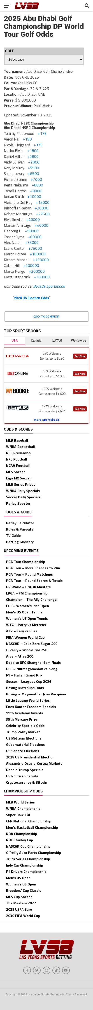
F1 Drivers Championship (26, 871)
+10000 (34, 197)
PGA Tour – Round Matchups (29, 574)
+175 (42, 133)
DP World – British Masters (28, 587)
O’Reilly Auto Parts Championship (33, 852)
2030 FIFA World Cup (23, 915)
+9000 (35, 191)
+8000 (37, 185)
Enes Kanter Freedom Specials (31, 706)
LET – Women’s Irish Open (27, 605)
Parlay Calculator (20, 523)
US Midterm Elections (23, 738)
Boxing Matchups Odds (25, 687)
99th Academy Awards (24, 713)
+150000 (40, 260)
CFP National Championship (28, 821)
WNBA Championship (23, 808)
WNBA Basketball (20, 446)
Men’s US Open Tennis (24, 612)
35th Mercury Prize (21, 719)
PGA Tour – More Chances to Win (33, 568)
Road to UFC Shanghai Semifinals (33, 662)
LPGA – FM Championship (27, 593)
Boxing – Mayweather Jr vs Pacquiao (36, 694)
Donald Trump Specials (24, 769)
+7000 (36, 179)
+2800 (32, 156)
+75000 (31, 242)
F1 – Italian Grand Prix (24, 675)
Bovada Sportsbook (49, 286)
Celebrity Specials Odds (25, 725)
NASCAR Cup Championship (28, 846)
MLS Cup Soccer (19, 896)
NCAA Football (18, 465)
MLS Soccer (15, 471)
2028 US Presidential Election (30, 757)
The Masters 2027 (21, 903)
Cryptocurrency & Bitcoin (26, 782)
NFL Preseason (18, 453)
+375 (38, 145)
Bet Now (79, 356)
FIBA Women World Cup (25, 637)
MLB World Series (20, 802)
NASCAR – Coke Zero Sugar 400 (31, 643)
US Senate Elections (22, 751)
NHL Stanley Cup (19, 840)
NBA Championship (21, 833)
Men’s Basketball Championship (32, 827)
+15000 (42, 202)
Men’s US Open (18, 878)
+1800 (32, 151)
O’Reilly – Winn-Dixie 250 (26, 650)
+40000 (32, 219)
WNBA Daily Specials (23, 490)
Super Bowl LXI (18, 814)
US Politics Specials (22, 776)
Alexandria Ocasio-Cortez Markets (34, 763)
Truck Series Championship (28, 859)
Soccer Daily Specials (23, 497)
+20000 (41, 208)
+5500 (33, 168)
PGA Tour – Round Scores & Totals (34, 580)
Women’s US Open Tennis (27, 618)
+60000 (34, 237)
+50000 (31, 231)
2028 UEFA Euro (19, 909)
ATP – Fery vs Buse (21, 631)
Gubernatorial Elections (25, 744)
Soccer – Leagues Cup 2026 (28, 681)
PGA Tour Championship (25, 561)
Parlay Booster (18, 503)
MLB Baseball (17, 440)
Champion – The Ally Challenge (31, 599)
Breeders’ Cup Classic (23, 890)
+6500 (33, 174)
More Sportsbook (46, 419)
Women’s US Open (21, 884)
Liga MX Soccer (18, 478)
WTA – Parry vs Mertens (26, 624)
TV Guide (13, 535)
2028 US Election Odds (31, 298)
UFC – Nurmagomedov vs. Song (32, 669)
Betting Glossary (20, 542)
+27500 (42, 214)
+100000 (37, 254)
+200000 (30, 265)
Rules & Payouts (19, 529)
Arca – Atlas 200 (19, 656)
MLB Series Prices (20, 484)
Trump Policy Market (23, 732)
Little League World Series (28, 700)
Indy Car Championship (24, 865)
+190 (27, 139)
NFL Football (16, 459)
